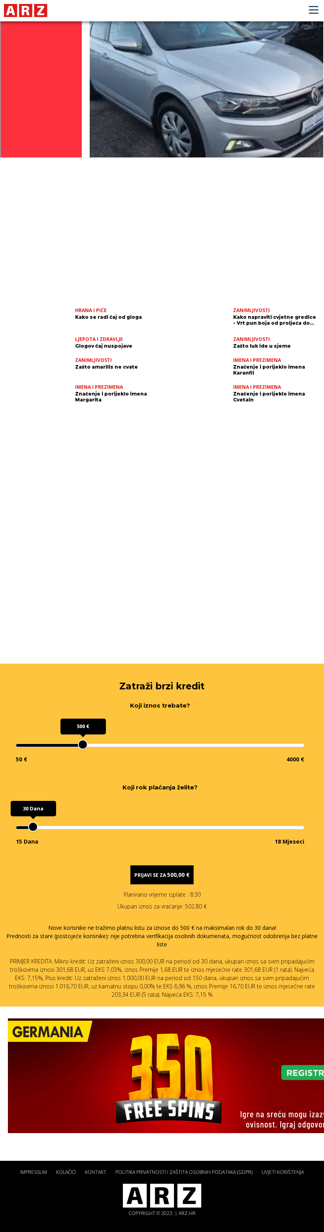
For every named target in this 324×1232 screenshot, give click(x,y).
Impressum (33, 1172)
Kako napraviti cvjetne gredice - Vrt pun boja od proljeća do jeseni (274, 320)
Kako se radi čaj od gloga (108, 317)
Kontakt (95, 1172)
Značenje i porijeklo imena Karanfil (269, 370)
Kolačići (66, 1172)
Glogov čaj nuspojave (103, 346)
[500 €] (83, 744)
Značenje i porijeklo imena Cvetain (269, 397)
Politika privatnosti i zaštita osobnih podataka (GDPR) (183, 1172)
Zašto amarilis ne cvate (106, 367)
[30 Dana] (33, 827)
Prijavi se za (162, 874)
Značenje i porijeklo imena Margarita (111, 397)
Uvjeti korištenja (283, 1172)
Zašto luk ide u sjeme (262, 346)
